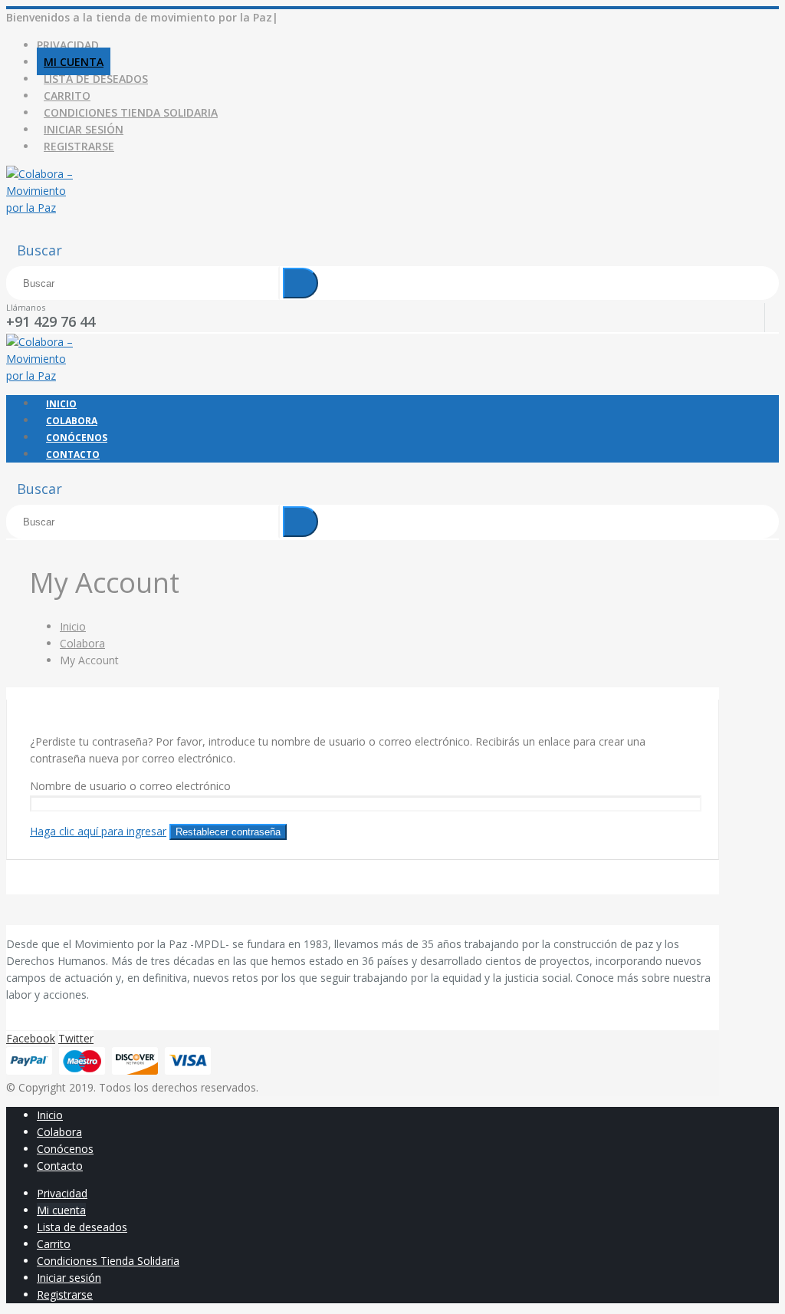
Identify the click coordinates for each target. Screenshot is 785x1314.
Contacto (73, 454)
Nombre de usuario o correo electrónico (130, 786)
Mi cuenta (73, 61)
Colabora (71, 420)
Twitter (76, 1038)
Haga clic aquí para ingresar (98, 831)
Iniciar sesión (83, 129)
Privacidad (68, 45)
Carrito (67, 95)
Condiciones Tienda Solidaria (131, 112)
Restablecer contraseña (228, 832)
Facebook (30, 1038)
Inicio (61, 403)
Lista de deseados (96, 78)
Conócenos (76, 437)
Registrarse (79, 146)
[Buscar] (300, 283)
